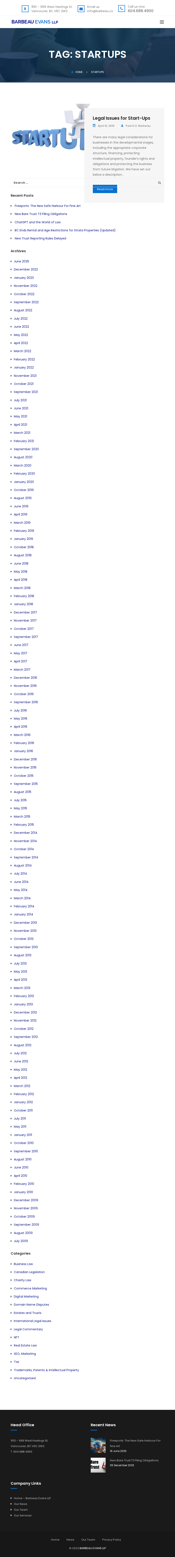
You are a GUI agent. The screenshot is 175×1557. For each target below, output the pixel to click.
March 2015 (22, 816)
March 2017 (22, 669)
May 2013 (20, 971)
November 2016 (25, 686)
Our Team (21, 1510)
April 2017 (20, 661)
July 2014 (20, 873)
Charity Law (22, 1280)
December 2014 (25, 833)
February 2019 (24, 531)
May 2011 (20, 1126)
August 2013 (22, 955)
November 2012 (25, 1020)
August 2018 (23, 555)
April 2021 (20, 425)
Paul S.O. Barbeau (138, 126)
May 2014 (21, 890)
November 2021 (25, 376)
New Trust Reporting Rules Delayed (40, 238)
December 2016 (25, 678)
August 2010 (23, 1159)
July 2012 (20, 1053)
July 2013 (20, 963)
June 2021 (21, 408)
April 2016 (20, 726)
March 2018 (22, 588)
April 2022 (21, 343)
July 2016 (20, 710)
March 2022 (22, 351)
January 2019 (23, 539)
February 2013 (24, 996)
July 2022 (21, 318)
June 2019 (21, 506)
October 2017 (24, 629)
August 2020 (23, 457)
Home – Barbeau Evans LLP (32, 1498)
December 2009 (26, 1200)
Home (79, 72)
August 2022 (23, 310)
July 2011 (20, 1118)
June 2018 (21, 563)
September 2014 (26, 857)
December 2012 (25, 1012)
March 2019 (22, 523)
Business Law (23, 1264)
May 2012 (20, 1069)
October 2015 (24, 776)
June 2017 (21, 645)
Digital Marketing (26, 1296)
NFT (16, 1337)
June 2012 (21, 1061)
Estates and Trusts (27, 1313)
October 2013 (24, 939)
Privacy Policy (111, 1540)
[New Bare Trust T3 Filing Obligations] (98, 1465)
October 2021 (24, 384)
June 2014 (21, 882)
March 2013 (22, 988)
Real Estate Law (25, 1345)
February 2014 (24, 906)
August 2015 (22, 792)
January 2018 (23, 604)
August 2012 (22, 1045)
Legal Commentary (28, 1329)
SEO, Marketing (25, 1354)
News (70, 1540)
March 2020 (22, 465)
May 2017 (20, 653)
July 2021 (20, 400)
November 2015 (25, 767)
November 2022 (25, 286)
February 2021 (24, 441)
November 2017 (25, 620)
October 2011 (23, 1110)
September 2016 (26, 702)
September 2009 (26, 1225)
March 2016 (22, 735)
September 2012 (26, 1037)
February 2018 (24, 596)
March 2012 (22, 1086)
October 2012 (24, 1029)
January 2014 (23, 914)
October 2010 (24, 1143)
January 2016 (23, 751)
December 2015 (25, 759)
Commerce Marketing (30, 1288)
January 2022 (24, 367)
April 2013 (20, 980)
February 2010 (24, 1184)
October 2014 (24, 849)
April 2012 (20, 1078)
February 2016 (24, 743)
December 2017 (25, 612)
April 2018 (20, 580)
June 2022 (21, 326)
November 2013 (25, 931)
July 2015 (20, 800)
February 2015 (24, 825)
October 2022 (24, 294)
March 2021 (22, 433)
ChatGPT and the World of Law (38, 222)
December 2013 (25, 923)
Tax (16, 1362)
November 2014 (25, 841)
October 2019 (24, 490)
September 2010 (26, 1151)
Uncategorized (25, 1378)
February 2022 (24, 359)
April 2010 (20, 1176)
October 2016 (24, 694)
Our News (20, 1504)
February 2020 (24, 473)
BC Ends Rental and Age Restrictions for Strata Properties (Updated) (65, 230)
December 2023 (26, 269)
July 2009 (21, 1241)
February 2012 (24, 1094)
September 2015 (26, 784)
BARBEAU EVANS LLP (93, 1548)
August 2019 (23, 498)
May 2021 (20, 416)
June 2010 (21, 1167)
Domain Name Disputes (31, 1304)
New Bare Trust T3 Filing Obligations (41, 214)
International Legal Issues (32, 1321)
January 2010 (23, 1192)
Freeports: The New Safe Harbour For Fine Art (48, 206)
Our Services (23, 1515)
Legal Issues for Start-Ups (121, 118)
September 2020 (26, 449)
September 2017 (26, 637)
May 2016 (20, 718)
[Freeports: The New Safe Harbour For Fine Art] (98, 1445)
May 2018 (20, 571)
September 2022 (26, 302)
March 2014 (22, 898)
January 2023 (24, 278)
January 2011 (23, 1135)
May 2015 (20, 808)
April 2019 (20, 514)
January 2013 (23, 1004)
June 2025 (21, 261)
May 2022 (21, 335)
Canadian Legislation (29, 1272)
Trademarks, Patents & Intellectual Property (46, 1370)
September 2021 (26, 392)
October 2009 (24, 1216)
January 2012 (23, 1102)
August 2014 (23, 865)
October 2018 (24, 547)
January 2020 (24, 482)
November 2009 (26, 1208)
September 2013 (26, 947)
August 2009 (23, 1233)
